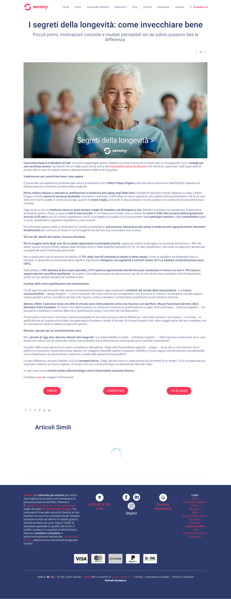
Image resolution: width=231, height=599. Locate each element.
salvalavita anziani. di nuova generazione (50, 505)
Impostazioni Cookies (157, 577)
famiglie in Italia (56, 509)
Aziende (179, 7)
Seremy (88, 577)
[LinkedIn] (44, 410)
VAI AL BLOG (179, 391)
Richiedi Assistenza (163, 506)
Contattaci (194, 537)
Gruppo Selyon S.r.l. (122, 577)
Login (194, 530)
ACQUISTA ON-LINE (99, 506)
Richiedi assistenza (195, 533)
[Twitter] (30, 410)
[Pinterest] (35, 410)
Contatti (147, 7)
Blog (134, 7)
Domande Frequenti (98, 7)
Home (65, 7)
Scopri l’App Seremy (195, 516)
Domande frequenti (195, 502)
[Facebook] (25, 410)
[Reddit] (49, 410)
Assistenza (163, 7)
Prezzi (78, 7)
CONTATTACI (115, 391)
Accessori (195, 519)
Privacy (139, 577)
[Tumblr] (39, 410)
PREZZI (52, 391)
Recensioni (121, 7)
